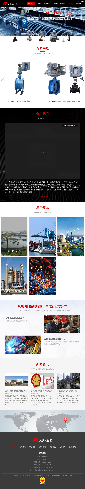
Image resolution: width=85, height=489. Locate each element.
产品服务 (47, 3)
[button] (40, 40)
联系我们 (78, 3)
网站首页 (31, 3)
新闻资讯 (63, 3)
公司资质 (70, 3)
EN (83, 1)
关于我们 (39, 3)
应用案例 (55, 3)
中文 (79, 1)
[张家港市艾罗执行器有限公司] (10, 3)
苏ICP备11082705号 (65, 475)
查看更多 (43, 196)
